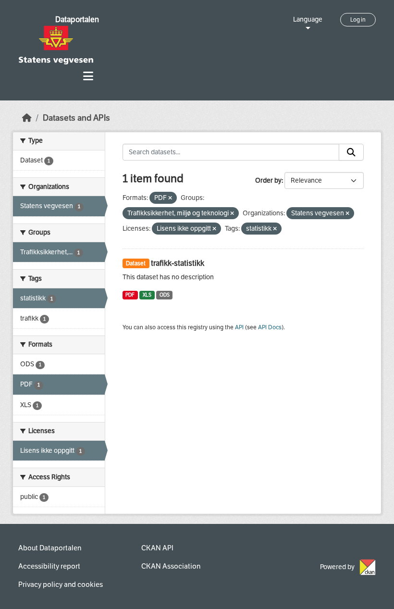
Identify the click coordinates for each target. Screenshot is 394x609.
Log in (358, 19)
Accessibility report (49, 566)
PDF (130, 295)
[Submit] (351, 152)
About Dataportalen (49, 548)
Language (307, 19)
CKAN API (157, 548)
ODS (165, 295)
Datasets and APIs (76, 118)
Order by (268, 180)
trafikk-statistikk (177, 263)
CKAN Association (170, 566)
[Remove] (170, 198)
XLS (147, 295)
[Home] (27, 118)
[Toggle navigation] (88, 76)
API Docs (270, 327)
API (239, 327)
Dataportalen (77, 19)
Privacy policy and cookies (60, 584)
